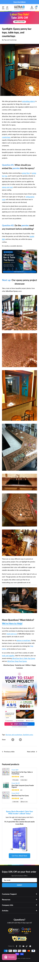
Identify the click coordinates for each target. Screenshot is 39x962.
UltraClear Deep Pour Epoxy (20, 795)
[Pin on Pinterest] (12, 739)
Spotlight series (28, 735)
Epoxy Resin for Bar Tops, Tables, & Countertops (22, 773)
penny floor (26, 173)
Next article (31, 751)
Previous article (9, 751)
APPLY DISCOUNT (19, 22)
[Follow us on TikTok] (27, 946)
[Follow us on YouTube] (23, 946)
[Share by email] (20, 739)
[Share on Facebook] (9, 739)
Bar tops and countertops (14, 735)
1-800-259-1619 (12, 923)
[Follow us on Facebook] (16, 946)
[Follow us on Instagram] (20, 946)
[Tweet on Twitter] (16, 739)
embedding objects (28, 101)
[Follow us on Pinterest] (30, 946)
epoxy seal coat (7, 187)
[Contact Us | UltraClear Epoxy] (19, 587)
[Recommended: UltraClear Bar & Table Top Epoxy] (19, 250)
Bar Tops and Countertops (9, 40)
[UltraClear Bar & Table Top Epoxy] (19, 672)
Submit (19, 885)
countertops (6, 137)
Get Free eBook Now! (19, 856)
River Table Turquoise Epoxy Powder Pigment (23, 786)
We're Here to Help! (12, 623)
